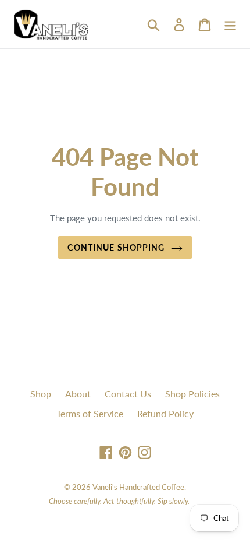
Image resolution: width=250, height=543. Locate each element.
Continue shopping (116, 247)
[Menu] (230, 24)
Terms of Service (89, 413)
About (78, 393)
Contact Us (128, 393)
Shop (40, 393)
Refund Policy (165, 413)
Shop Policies (192, 393)
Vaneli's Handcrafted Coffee (138, 487)
